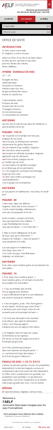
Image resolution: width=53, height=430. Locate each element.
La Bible (44, 19)
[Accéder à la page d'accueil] (8, 5)
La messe (8, 19)
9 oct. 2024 (25, 26)
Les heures (26, 19)
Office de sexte (25, 32)
